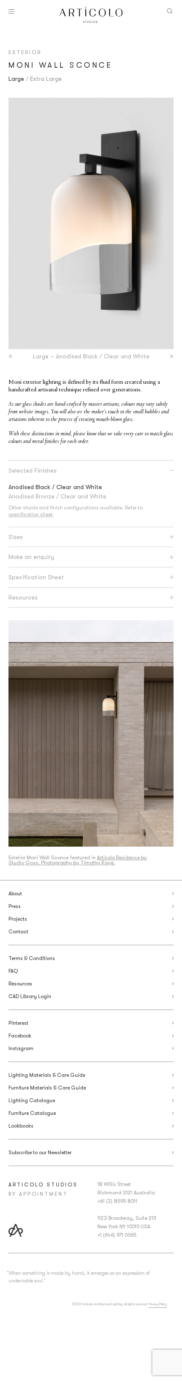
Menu (11, 11)
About (15, 894)
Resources (20, 984)
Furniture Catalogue (32, 1113)
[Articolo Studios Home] (91, 15)
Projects (17, 919)
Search (170, 11)
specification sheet (30, 514)
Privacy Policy (158, 1304)
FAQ (13, 971)
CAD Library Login (29, 996)
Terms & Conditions (31, 958)
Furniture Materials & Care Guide (47, 1088)
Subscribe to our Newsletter (40, 1152)
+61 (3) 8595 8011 (117, 1201)
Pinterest (18, 1023)
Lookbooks (20, 1126)
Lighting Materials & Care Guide (46, 1075)
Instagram (20, 1048)
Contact (18, 932)
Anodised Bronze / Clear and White (57, 496)
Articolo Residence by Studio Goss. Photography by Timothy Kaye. (77, 860)
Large (16, 78)
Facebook (19, 1036)
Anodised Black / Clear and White (55, 487)
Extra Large (46, 78)
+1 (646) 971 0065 (116, 1235)
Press (14, 906)
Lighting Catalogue (31, 1100)
